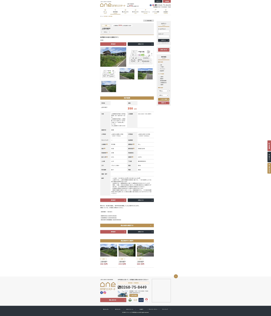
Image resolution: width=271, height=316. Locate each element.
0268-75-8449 (164, 5)
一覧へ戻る (149, 20)
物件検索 (105, 16)
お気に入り (141, 44)
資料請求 (113, 44)
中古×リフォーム (129, 309)
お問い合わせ (163, 49)
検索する (163, 103)
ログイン (158, 1)
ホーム (101, 16)
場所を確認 (134, 295)
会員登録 (167, 1)
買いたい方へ (106, 309)
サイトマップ (165, 309)
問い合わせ (112, 300)
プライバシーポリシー (153, 309)
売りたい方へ (118, 309)
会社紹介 (141, 309)
